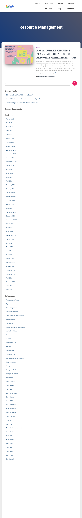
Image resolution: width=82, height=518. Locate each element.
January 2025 (10, 189)
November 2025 (11, 154)
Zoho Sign (9, 447)
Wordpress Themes (12, 373)
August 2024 (10, 204)
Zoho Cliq (9, 389)
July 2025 (9, 169)
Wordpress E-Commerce (14, 370)
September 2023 (11, 220)
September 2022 (11, 235)
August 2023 (10, 224)
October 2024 (10, 200)
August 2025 (10, 165)
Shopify (8, 346)
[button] (52, 4)
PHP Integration (11, 339)
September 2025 (11, 161)
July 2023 (9, 227)
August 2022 (10, 239)
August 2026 (10, 119)
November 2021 (11, 274)
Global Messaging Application (15, 327)
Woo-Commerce (11, 362)
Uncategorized (10, 354)
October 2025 (10, 158)
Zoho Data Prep (11, 412)
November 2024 (11, 196)
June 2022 (9, 247)
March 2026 (10, 138)
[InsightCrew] (10, 6)
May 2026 (9, 130)
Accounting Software (12, 300)
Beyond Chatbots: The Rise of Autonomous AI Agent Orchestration (27, 99)
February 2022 (10, 262)
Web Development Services (15, 358)
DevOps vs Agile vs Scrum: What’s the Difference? (22, 103)
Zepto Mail (9, 377)
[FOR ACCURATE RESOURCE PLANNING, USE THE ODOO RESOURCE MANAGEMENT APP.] (19, 54)
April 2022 (9, 255)
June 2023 (9, 231)
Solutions (48, 4)
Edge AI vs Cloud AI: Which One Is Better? (19, 95)
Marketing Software (12, 331)
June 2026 (9, 127)
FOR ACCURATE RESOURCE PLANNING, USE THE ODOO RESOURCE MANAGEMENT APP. (56, 54)
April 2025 (9, 181)
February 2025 (10, 185)
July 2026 (9, 123)
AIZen (60, 4)
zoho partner (10, 439)
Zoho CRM (9, 401)
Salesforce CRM (11, 342)
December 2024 (11, 192)
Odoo (38, 47)
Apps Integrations (11, 308)
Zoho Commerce (11, 393)
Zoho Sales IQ (10, 443)
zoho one (9, 435)
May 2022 (9, 251)
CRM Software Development (15, 315)
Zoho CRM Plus (11, 405)
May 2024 (9, 208)
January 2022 (10, 266)
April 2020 (9, 289)
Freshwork (9, 323)
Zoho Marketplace (12, 432)
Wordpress (9, 366)
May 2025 (9, 177)
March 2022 (10, 258)
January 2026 (10, 146)
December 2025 (11, 150)
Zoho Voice (9, 455)
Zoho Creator (10, 397)
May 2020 (9, 286)
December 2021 (11, 270)
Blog (59, 9)
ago (51, 76)
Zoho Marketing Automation (15, 428)
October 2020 (10, 282)
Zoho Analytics (10, 381)
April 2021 (9, 278)
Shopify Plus (10, 350)
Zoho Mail (9, 424)
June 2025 (9, 173)
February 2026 (10, 142)
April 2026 (9, 134)
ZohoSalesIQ (10, 459)
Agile (7, 304)
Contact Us (48, 9)
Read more (58, 73)
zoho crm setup (11, 408)
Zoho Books (10, 385)
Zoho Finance (10, 416)
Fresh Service (10, 319)
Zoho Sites (9, 451)
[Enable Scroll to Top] (78, 513)
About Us (71, 4)
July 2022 (9, 243)
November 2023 (11, 212)
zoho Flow (9, 420)
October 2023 (10, 216)
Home (37, 4)
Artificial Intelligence (12, 311)
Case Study (70, 9)
